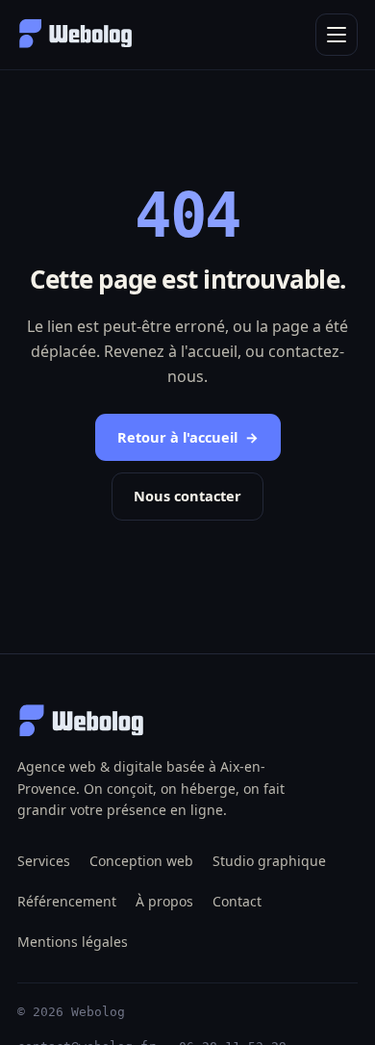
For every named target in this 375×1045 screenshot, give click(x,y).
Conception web (141, 861)
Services (43, 861)
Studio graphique (269, 861)
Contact (237, 901)
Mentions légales (72, 941)
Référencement (66, 901)
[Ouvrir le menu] (336, 34)
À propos (164, 901)
